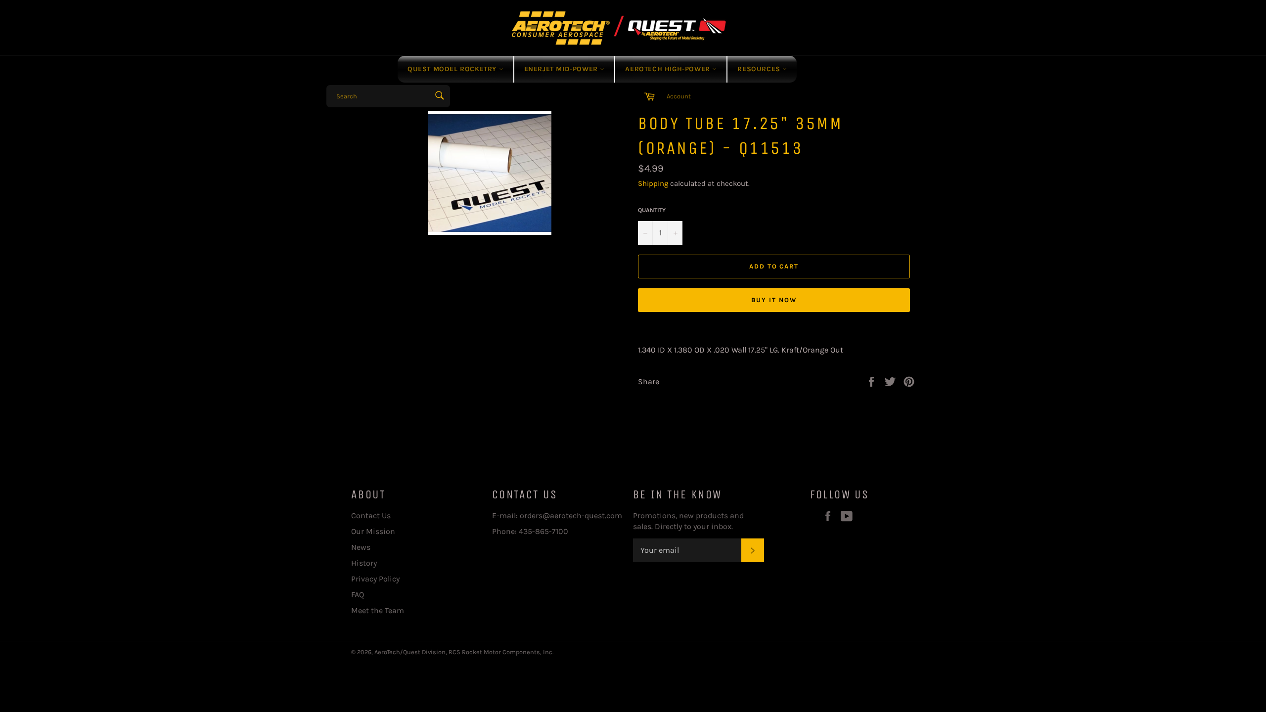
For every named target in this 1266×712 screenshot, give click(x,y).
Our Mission (373, 531)
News (360, 547)
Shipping (653, 183)
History (364, 563)
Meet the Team (377, 610)
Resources (759, 69)
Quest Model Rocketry (453, 69)
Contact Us (371, 515)
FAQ (357, 594)
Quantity (652, 210)
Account (679, 96)
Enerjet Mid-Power (562, 69)
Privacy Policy (375, 578)
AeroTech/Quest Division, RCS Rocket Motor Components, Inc (463, 652)
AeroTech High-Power (668, 69)
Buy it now (774, 300)
